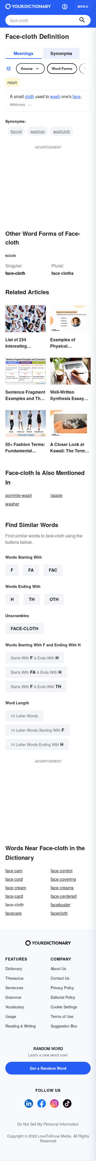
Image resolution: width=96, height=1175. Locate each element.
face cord (14, 879)
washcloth (61, 131)
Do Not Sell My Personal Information (48, 1124)
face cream (15, 888)
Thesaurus (14, 978)
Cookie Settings (64, 1006)
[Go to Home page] (28, 6)
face (77, 96)
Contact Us (60, 978)
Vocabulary (14, 1006)
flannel (16, 131)
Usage (10, 1016)
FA (31, 570)
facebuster (60, 905)
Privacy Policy (62, 987)
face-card (14, 896)
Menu (83, 6)
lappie (56, 495)
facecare (13, 913)
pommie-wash (18, 495)
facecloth (59, 913)
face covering (63, 879)
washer (12, 504)
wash (55, 96)
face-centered (64, 896)
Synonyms (61, 53)
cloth (29, 96)
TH (32, 599)
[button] (65, 6)
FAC (53, 570)
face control (62, 870)
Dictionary (13, 968)
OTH (54, 599)
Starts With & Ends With (35, 658)
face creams (62, 888)
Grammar (13, 997)
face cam (13, 870)
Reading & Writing (20, 1026)
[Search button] (82, 20)
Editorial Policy (63, 997)
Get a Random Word (48, 1068)
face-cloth (24, 628)
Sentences (14, 987)
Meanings (23, 53)
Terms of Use (62, 1016)
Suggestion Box (64, 1026)
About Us (58, 968)
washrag (37, 131)
